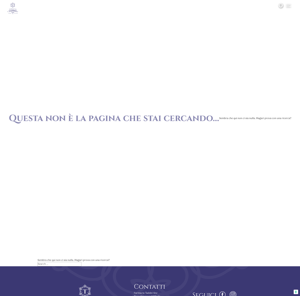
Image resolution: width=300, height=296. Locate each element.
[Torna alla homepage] (13, 8)
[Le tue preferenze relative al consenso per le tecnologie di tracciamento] (296, 292)
